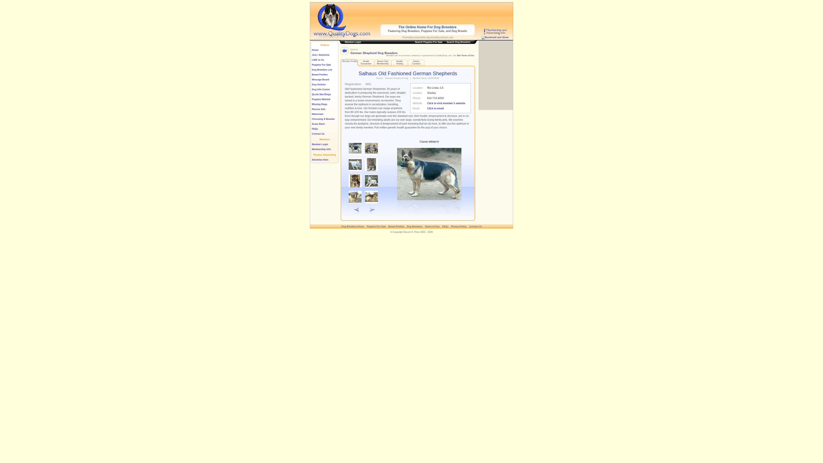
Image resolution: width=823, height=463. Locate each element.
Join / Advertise (320, 55)
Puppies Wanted (321, 99)
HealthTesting (399, 62)
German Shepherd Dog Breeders (374, 53)
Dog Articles (319, 84)
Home (315, 50)
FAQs (315, 129)
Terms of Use (432, 226)
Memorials (317, 114)
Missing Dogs (319, 104)
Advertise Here (320, 159)
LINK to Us (318, 60)
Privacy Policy (459, 226)
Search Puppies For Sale (428, 42)
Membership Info (321, 149)
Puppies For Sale (321, 64)
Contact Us (318, 133)
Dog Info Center (321, 89)
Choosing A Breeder (323, 119)
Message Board (320, 79)
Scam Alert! (318, 124)
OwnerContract (416, 62)
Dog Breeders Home (352, 226)
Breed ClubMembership (383, 62)
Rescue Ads (318, 109)
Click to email (435, 108)
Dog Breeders (414, 226)
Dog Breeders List (322, 69)
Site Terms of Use (465, 55)
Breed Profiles (320, 74)
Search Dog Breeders (458, 42)
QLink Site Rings (321, 94)
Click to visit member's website (446, 103)
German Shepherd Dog (396, 78)
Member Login (320, 144)
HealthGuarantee (366, 62)
